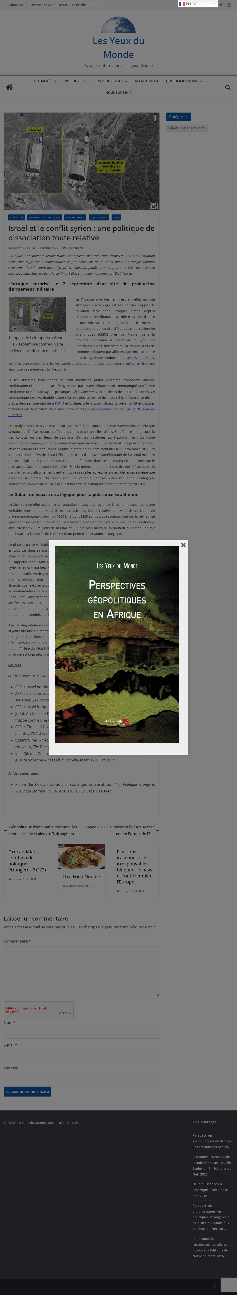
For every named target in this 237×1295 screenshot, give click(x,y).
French (191, 3)
